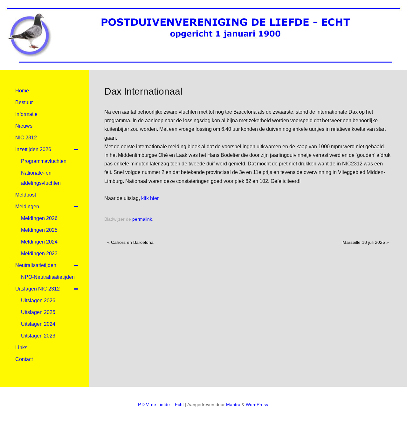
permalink (142, 219)
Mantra (233, 404)
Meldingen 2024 (39, 241)
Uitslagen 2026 (38, 300)
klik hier (149, 198)
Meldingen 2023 (39, 253)
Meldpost (25, 194)
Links (21, 347)
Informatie (26, 114)
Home (22, 90)
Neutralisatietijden (35, 265)
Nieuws (23, 126)
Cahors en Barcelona (130, 242)
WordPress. (257, 404)
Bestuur (24, 102)
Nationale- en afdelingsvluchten (41, 178)
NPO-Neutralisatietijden (48, 277)
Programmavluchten (43, 161)
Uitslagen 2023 (38, 335)
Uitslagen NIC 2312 (37, 288)
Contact (24, 359)
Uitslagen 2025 (38, 312)
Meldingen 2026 (39, 218)
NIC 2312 (26, 137)
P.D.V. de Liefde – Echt (161, 404)
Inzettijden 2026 (33, 149)
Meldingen (27, 206)
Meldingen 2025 (39, 230)
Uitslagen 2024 (38, 324)
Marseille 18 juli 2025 (365, 242)
